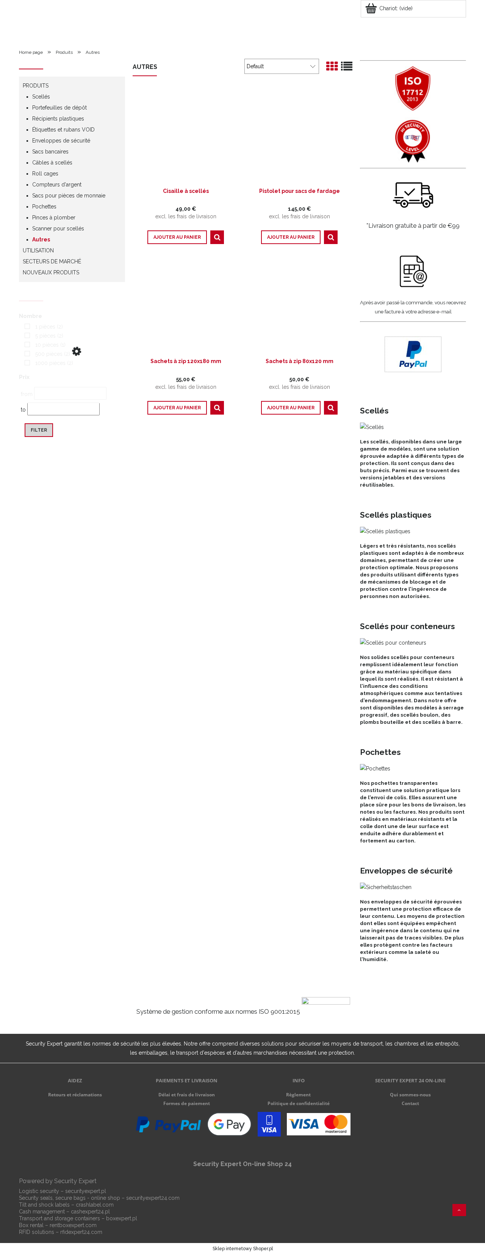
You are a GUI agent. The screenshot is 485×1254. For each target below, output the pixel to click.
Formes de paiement (186, 1103)
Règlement (298, 1094)
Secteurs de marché (52, 261)
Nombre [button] (30, 316)
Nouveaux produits (51, 272)
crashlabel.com (95, 1205)
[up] (459, 1210)
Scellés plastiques (396, 515)
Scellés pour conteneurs (407, 626)
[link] (42, 327)
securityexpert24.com (153, 1198)
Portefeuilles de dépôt (59, 108)
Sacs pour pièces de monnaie (68, 196)
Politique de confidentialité (299, 1103)
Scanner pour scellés (58, 228)
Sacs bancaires (50, 152)
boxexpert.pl (121, 1218)
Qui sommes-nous (410, 1094)
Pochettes (44, 207)
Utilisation (38, 250)
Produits (35, 86)
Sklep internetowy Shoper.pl (243, 1248)
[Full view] (346, 66)
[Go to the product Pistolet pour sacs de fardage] (299, 136)
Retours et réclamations (75, 1094)
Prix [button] (24, 377)
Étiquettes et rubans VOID (63, 130)
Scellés (41, 97)
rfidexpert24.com (81, 1232)
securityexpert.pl (85, 1191)
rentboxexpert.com (73, 1225)
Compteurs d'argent (56, 185)
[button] (217, 237)
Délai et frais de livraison (186, 1094)
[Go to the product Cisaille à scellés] (185, 136)
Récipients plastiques (58, 119)
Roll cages (45, 174)
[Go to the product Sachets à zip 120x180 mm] (185, 306)
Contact (410, 1103)
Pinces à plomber (53, 217)
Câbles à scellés (52, 163)
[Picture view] (332, 66)
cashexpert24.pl (90, 1212)
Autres (41, 239)
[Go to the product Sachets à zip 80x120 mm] (299, 306)
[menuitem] (37, 32)
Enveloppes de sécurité (61, 141)
